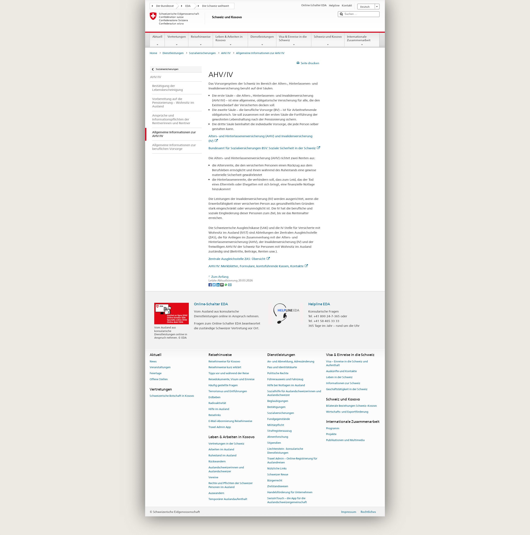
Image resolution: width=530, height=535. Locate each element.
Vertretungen (176, 36)
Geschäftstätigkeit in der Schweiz (346, 389)
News (153, 361)
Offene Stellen (159, 379)
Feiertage (155, 373)
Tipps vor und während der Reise (228, 373)
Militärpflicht (275, 425)
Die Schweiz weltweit (215, 5)
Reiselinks (214, 415)
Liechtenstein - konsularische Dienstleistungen (285, 450)
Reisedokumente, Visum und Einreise (231, 379)
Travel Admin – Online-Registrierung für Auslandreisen (292, 460)
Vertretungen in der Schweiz (226, 443)
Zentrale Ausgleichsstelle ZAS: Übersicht (236, 259)
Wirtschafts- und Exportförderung (347, 411)
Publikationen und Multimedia (345, 440)
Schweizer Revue (277, 474)
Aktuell (157, 36)
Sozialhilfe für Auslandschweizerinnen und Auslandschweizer (294, 393)
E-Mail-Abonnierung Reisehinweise (230, 421)
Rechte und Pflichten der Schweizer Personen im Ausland (230, 485)
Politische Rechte (277, 373)
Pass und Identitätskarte (282, 367)
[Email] (229, 284)
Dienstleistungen (262, 36)
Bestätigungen (276, 407)
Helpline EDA (319, 304)
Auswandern (216, 493)
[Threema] (222, 284)
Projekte (331, 434)
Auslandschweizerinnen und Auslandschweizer (226, 469)
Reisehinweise (201, 36)
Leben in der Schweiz (339, 377)
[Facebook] (210, 284)
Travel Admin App (219, 427)
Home (153, 53)
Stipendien (274, 442)
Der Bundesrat (165, 5)
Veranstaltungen (160, 367)
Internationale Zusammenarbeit (358, 38)
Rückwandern (217, 461)
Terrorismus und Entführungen (227, 391)
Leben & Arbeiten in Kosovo (229, 38)
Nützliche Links (277, 468)
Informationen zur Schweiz (343, 383)
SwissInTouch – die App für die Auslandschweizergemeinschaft (287, 500)
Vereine (213, 477)
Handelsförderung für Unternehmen (289, 492)
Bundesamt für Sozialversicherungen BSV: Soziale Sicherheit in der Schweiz (262, 148)
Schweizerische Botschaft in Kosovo (172, 395)
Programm (332, 428)
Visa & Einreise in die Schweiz (293, 38)
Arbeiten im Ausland (221, 449)
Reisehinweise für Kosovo (224, 361)
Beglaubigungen (277, 401)
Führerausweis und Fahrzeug (285, 379)
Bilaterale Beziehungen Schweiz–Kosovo (351, 405)
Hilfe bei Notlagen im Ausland (286, 385)
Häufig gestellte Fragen (223, 385)
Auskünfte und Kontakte (341, 371)
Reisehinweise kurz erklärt (224, 367)
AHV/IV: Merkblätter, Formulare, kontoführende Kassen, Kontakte (256, 266)
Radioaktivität (217, 403)
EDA (187, 5)
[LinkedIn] (218, 284)
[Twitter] (214, 284)
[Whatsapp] (226, 284)
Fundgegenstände (278, 419)
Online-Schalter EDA (211, 304)
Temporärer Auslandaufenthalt (227, 499)
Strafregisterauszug (279, 431)
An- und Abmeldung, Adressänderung (290, 361)
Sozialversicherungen (202, 53)
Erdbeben (214, 397)
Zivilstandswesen (277, 486)
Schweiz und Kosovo (328, 36)
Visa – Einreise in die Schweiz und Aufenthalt (347, 363)
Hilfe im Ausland (218, 409)
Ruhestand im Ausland (222, 455)
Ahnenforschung (277, 436)
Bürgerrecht (274, 480)
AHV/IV (226, 53)
